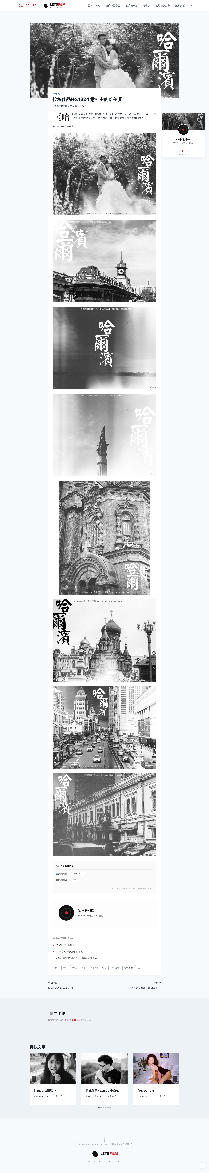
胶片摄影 (115, 967)
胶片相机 (128, 967)
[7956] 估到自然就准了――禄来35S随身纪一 (77, 958)
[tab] (99, 1107)
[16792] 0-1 (146, 1090)
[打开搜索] (191, 5)
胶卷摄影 (94, 967)
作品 (56, 967)
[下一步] (175, 1079)
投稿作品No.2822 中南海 (102, 1090)
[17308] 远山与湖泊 (64, 945)
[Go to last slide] (34, 1079)
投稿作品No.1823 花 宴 (60, 985)
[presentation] (53, 1068)
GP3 (74, 880)
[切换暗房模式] (202, 1165)
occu (144, 1096)
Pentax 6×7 (78, 874)
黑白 (139, 967)
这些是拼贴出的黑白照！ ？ (146, 985)
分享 (65, 967)
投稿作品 (56, 94)
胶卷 (83, 967)
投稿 (74, 967)
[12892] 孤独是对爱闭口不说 (69, 951)
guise (41, 1096)
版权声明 (180, 5)
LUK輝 (93, 1096)
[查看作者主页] (183, 129)
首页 (90, 5)
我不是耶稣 (62, 106)
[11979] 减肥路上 (45, 1090)
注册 (74, 1020)
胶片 (65, 880)
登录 (67, 1020)
